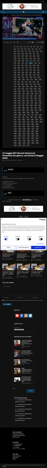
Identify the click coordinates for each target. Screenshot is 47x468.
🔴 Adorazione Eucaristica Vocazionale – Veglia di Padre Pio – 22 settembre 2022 (8, 273)
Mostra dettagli (40, 243)
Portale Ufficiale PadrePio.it (18, 433)
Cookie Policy (15, 457)
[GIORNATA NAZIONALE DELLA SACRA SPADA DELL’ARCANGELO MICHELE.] (17, 354)
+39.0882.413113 (17, 445)
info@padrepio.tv (19, 444)
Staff (4, 160)
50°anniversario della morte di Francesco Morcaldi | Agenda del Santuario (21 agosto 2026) (26, 379)
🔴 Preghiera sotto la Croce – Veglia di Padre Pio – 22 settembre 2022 (9, 255)
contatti (17, 447)
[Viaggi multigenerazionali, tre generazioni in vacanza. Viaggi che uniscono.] (17, 371)
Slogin (4, 466)
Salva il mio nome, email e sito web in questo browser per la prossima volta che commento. (23, 300)
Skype (23, 448)
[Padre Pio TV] (23, 12)
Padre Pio (10, 169)
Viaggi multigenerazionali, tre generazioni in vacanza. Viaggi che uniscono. (26, 370)
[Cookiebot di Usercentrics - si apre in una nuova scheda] (40, 220)
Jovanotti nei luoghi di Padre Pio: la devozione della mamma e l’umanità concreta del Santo (26, 343)
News (7, 15)
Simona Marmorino (26, 346)
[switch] (17, 239)
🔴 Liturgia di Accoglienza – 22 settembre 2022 (37, 272)
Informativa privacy (16, 455)
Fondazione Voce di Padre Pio (18, 435)
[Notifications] (43, 1)
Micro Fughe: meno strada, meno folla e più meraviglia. (26, 361)
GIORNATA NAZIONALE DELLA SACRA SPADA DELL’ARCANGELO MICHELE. (27, 352)
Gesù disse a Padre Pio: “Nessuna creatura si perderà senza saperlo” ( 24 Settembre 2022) (23, 255)
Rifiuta (8, 247)
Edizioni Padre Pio (16, 437)
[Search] (43, 12)
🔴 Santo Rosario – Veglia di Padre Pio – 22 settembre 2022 (23, 273)
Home (3, 15)
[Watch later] (41, 1)
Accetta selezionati (23, 247)
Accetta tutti (38, 247)
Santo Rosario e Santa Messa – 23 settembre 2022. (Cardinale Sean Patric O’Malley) (37, 255)
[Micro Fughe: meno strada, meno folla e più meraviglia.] (17, 362)
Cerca (13, 388)
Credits (14, 459)
